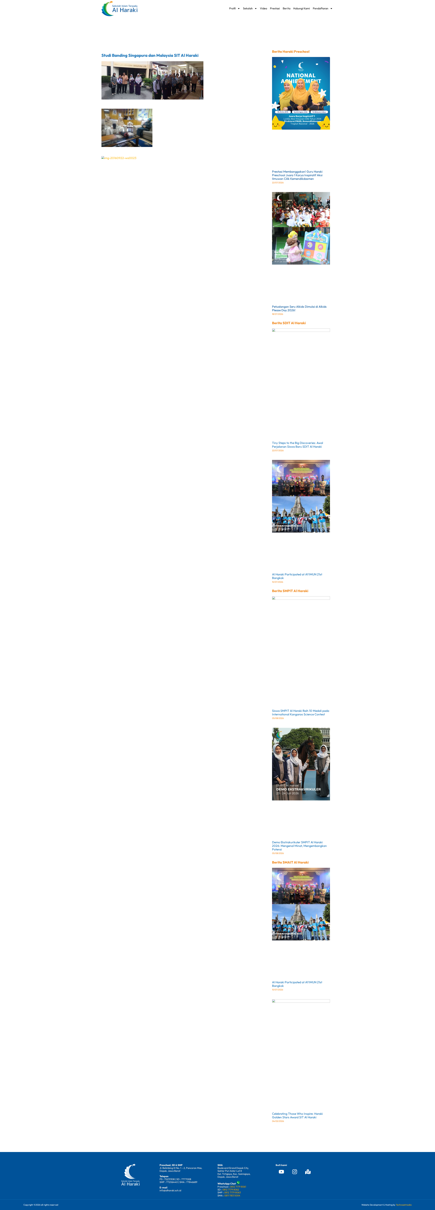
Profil (232, 8)
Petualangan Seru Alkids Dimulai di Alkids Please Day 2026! (299, 308)
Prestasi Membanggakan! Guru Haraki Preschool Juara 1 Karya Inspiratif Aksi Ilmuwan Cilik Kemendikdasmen (297, 175)
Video (263, 8)
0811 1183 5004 (232, 1195)
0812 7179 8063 (232, 1192)
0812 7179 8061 (238, 1186)
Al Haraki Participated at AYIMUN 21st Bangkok (297, 576)
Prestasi (275, 8)
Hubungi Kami (301, 8)
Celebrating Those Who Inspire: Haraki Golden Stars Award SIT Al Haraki (297, 1115)
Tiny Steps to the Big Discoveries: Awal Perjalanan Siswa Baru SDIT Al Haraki (297, 444)
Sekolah (248, 8)
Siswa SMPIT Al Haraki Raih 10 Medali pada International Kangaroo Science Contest (300, 712)
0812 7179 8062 (230, 1189)
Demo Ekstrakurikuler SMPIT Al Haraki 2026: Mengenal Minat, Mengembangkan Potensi (299, 845)
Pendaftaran (320, 8)
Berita (286, 8)
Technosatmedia (404, 1204)
